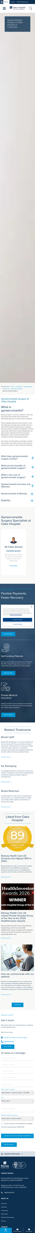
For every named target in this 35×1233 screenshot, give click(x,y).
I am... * (3, 1097)
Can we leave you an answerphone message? (18, 1123)
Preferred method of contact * (9, 1115)
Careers (12, 2)
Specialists (4, 1214)
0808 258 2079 (9, 1192)
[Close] (32, 607)
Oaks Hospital (27, 387)
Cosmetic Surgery (16, 389)
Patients (6, 2)
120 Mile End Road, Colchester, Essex (15, 1037)
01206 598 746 (9, 1041)
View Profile (13, 566)
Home (13, 387)
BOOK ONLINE (7, 1046)
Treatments (6, 389)
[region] (17, 616)
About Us (4, 1203)
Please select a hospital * (8, 1089)
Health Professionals (22, 2)
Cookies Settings (17, 624)
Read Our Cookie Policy (15, 614)
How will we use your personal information (17, 1136)
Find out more (8, 634)
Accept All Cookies (17, 619)
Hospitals (19, 387)
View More (18, 1004)
